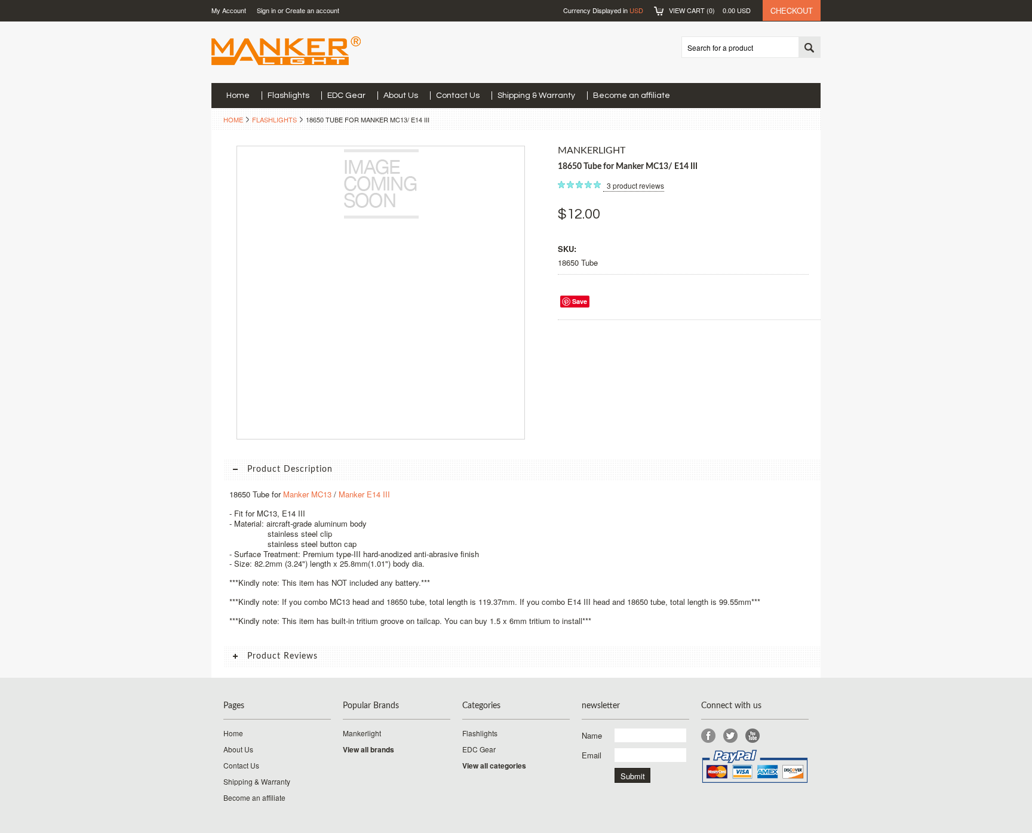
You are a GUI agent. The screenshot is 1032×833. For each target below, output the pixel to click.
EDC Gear (346, 95)
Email (591, 755)
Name (592, 735)
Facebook (708, 736)
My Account (228, 10)
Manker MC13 (307, 494)
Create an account (312, 10)
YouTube (752, 736)
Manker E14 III (364, 494)
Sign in (266, 10)
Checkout (791, 10)
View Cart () (710, 10)
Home (233, 119)
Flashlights (288, 95)
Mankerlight (362, 733)
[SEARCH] (809, 48)
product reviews (635, 185)
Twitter (730, 736)
